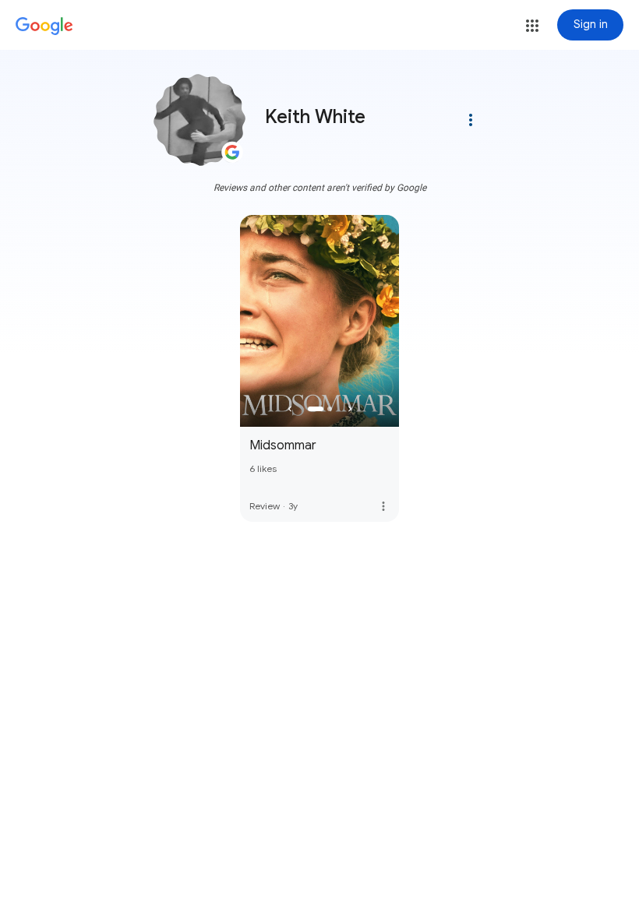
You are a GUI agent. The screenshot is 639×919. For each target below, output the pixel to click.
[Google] (44, 26)
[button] (532, 25)
